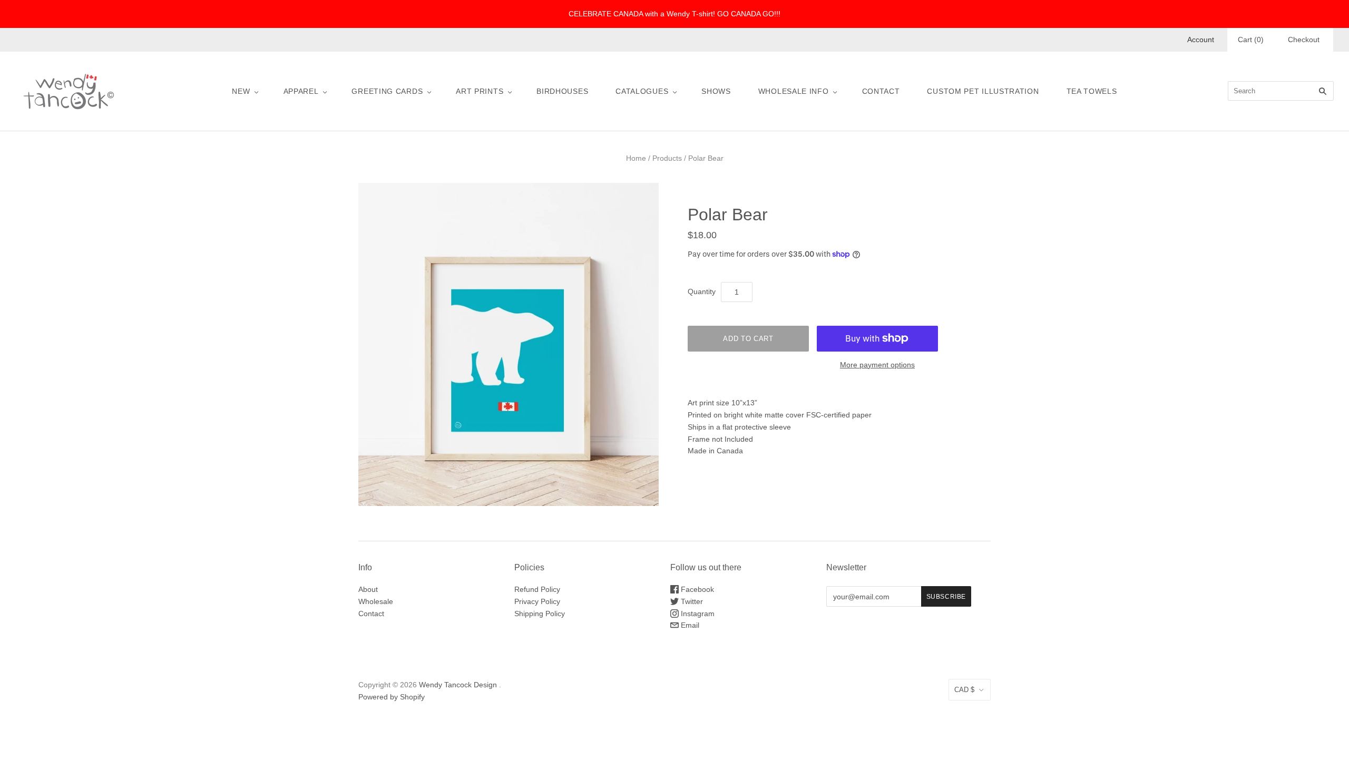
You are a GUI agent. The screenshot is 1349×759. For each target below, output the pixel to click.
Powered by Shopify (391, 697)
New (241, 91)
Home (636, 158)
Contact (881, 91)
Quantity (702, 291)
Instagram (697, 613)
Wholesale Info (793, 91)
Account (1200, 39)
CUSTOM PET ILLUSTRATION (983, 91)
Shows (716, 91)
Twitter (691, 601)
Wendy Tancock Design (458, 684)
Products (667, 158)
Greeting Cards (387, 91)
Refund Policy (537, 589)
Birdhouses (562, 91)
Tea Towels (1092, 91)
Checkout (1303, 39)
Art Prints (479, 91)
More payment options (877, 365)
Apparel (301, 91)
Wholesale (375, 601)
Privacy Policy (537, 601)
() (1251, 39)
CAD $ (964, 690)
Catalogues (641, 91)
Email (689, 625)
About (368, 589)
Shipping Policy (539, 613)
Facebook (696, 589)
